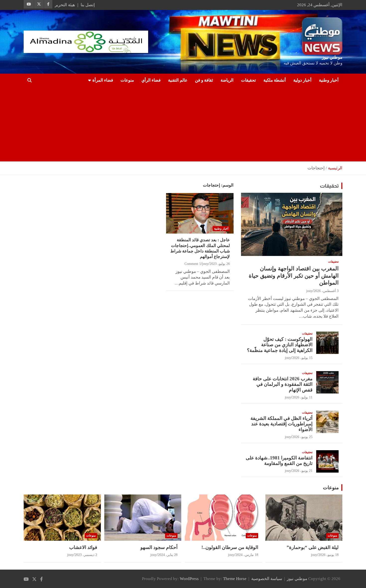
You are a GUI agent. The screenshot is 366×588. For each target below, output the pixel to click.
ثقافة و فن (204, 80)
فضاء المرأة (102, 80)
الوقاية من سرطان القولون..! (229, 547)
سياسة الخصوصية (266, 578)
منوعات (127, 80)
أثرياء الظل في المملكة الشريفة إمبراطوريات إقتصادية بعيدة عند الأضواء (281, 424)
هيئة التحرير (65, 4)
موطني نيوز (332, 57)
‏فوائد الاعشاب (83, 547)
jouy (205, 264)
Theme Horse (234, 578)
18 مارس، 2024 (247, 555)
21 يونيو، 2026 (302, 471)
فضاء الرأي (151, 80)
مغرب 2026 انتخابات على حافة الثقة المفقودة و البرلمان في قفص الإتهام (282, 384)
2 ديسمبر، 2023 (86, 555)
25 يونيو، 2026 (302, 437)
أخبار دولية (302, 80)
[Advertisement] (190, 124)
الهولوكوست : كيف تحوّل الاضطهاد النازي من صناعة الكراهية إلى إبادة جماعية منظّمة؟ (279, 345)
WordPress (189, 578)
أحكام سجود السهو (159, 547)
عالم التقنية (177, 80)
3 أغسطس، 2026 (326, 291)
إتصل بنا (88, 4)
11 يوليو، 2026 (302, 397)
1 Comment (192, 264)
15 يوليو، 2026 (302, 358)
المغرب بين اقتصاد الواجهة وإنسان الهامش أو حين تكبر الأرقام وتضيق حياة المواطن (294, 275)
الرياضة (227, 80)
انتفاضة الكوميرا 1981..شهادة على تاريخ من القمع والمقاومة (279, 460)
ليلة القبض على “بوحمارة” (313, 547)
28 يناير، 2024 (168, 555)
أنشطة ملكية (274, 80)
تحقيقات (248, 80)
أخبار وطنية (329, 80)
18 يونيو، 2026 (328, 555)
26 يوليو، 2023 (220, 264)
